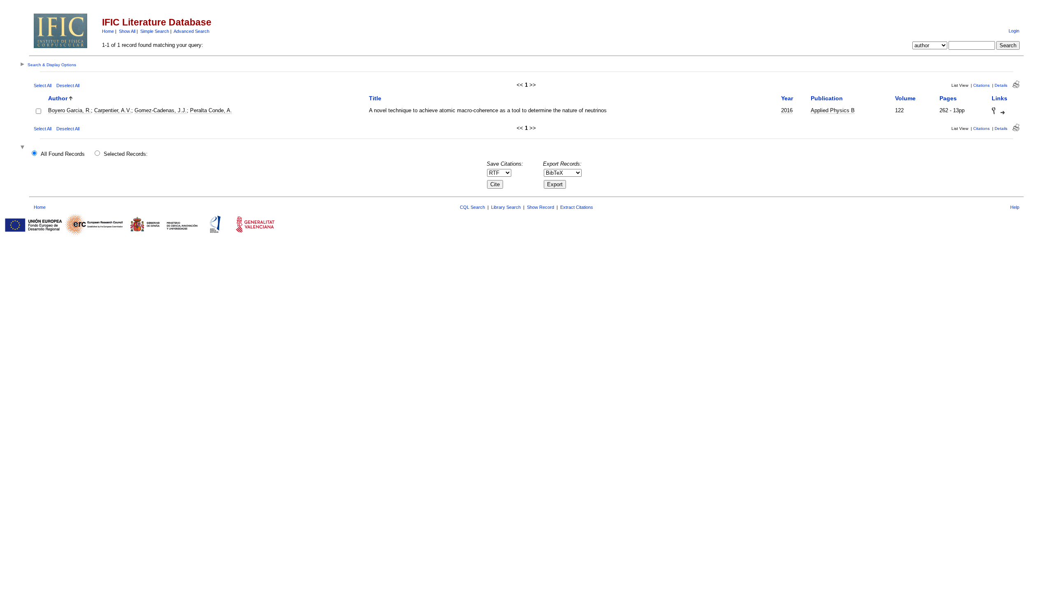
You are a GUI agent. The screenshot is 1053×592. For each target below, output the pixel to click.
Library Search (506, 207)
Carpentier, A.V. (112, 110)
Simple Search (154, 31)
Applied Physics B (833, 110)
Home (108, 31)
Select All (42, 85)
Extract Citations (576, 207)
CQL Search (472, 207)
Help (1014, 207)
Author (57, 98)
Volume (905, 98)
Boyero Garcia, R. (69, 110)
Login (1014, 30)
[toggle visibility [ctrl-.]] (23, 148)
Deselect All (67, 85)
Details (1001, 85)
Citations (981, 85)
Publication (827, 98)
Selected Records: (126, 154)
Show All (127, 31)
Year (787, 98)
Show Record (540, 207)
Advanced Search (191, 31)
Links (999, 98)
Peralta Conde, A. (211, 110)
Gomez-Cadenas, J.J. (161, 110)
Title (375, 98)
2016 (787, 110)
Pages (948, 98)
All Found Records (63, 154)
